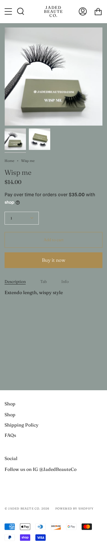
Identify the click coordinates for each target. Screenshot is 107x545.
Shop (10, 414)
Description (15, 281)
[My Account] (82, 11)
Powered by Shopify (74, 508)
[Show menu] (9, 11)
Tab (43, 281)
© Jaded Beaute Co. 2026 (27, 508)
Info (65, 281)
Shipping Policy (22, 425)
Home (9, 160)
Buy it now (53, 260)
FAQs (10, 435)
